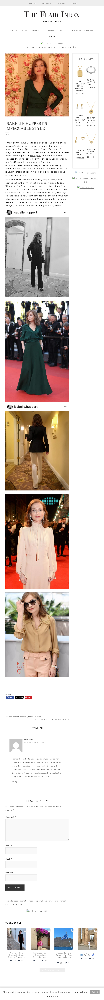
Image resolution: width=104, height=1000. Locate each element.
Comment (10, 817)
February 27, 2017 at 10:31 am (34, 742)
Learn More (52, 996)
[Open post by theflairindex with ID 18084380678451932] (16, 939)
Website (9, 873)
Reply (14, 781)
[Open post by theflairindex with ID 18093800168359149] (64, 939)
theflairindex (16, 930)
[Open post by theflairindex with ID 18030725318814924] (87, 939)
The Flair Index (52, 16)
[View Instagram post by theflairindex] (25, 947)
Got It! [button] (95, 992)
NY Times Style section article (41, 183)
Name (8, 846)
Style (7, 134)
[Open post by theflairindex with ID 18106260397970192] (40, 939)
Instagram (35, 155)
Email (8, 859)
